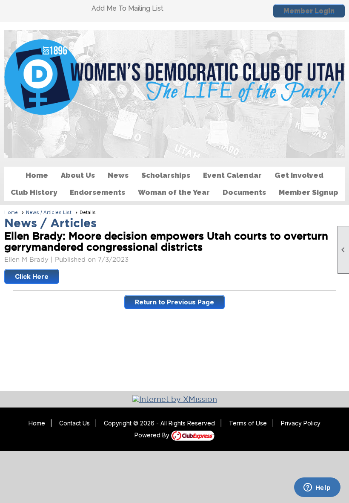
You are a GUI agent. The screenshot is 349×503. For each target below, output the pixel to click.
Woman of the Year (174, 192)
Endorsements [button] (97, 192)
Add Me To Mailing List (127, 8)
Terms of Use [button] (248, 423)
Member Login (309, 11)
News (118, 175)
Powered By (152, 435)
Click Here (32, 276)
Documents (244, 192)
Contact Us (74, 423)
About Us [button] (78, 175)
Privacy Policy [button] (300, 423)
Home (37, 175)
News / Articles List (49, 212)
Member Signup (308, 192)
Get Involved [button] (299, 175)
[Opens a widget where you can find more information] (317, 488)
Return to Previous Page (174, 302)
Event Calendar (232, 175)
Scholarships (165, 175)
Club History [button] (34, 192)
